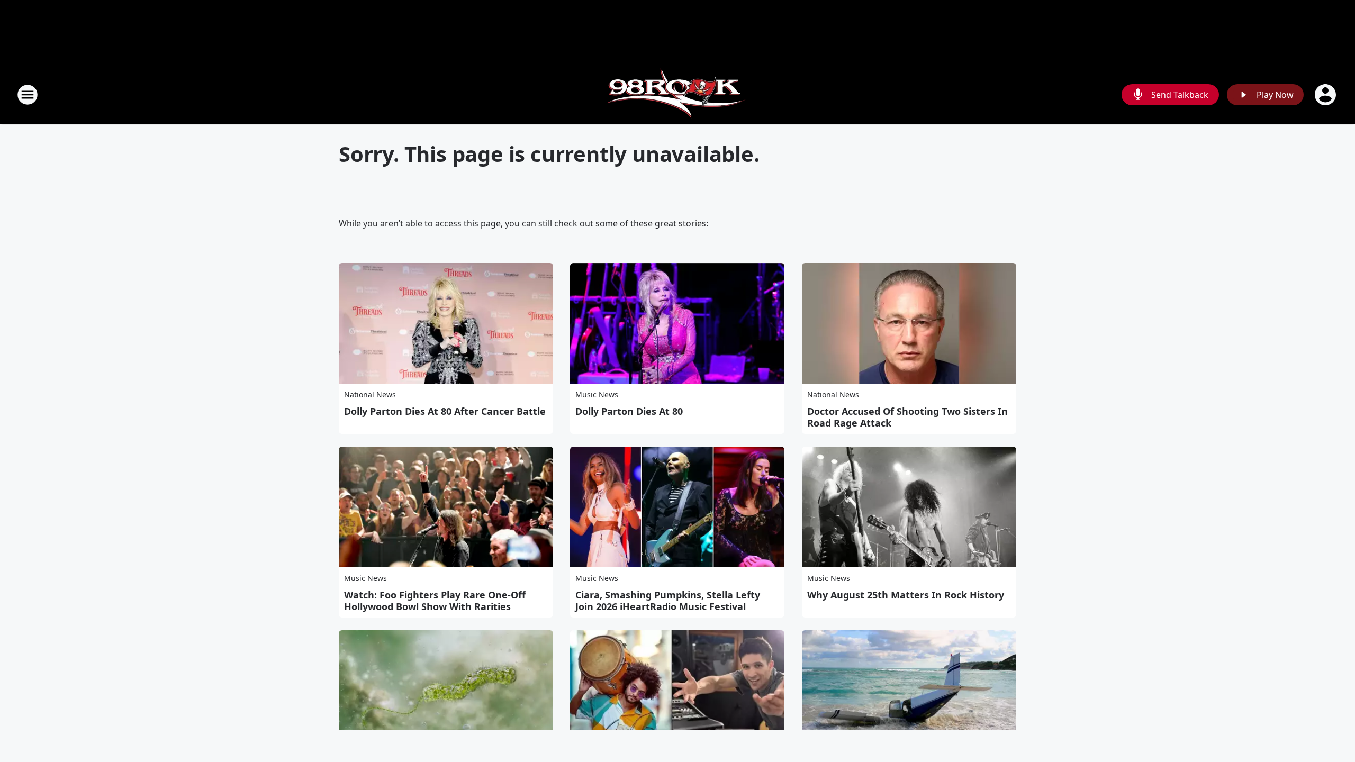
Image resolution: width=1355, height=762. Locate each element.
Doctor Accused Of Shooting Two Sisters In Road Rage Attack (907, 417)
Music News (596, 394)
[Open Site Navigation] (27, 94)
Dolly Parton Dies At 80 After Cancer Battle (445, 411)
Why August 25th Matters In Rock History (905, 595)
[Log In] (1326, 94)
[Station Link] (677, 94)
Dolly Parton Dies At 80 (629, 411)
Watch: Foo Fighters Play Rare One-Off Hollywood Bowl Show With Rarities (435, 600)
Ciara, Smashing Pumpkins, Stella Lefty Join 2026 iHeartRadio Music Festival (667, 600)
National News (370, 394)
